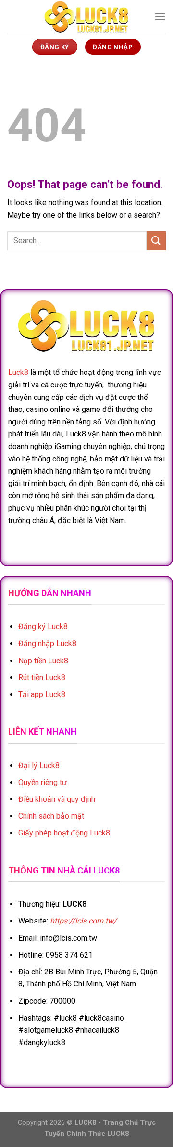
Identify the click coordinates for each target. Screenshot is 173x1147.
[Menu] (160, 16)
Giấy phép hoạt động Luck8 (64, 832)
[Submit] (156, 240)
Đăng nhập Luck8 (47, 643)
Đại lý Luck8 (39, 765)
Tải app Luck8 (41, 694)
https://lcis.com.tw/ (83, 920)
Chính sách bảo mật (51, 816)
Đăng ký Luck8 (43, 626)
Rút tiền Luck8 (41, 677)
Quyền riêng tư (42, 782)
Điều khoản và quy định (56, 799)
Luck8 (18, 372)
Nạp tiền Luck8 (43, 660)
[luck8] (86, 17)
